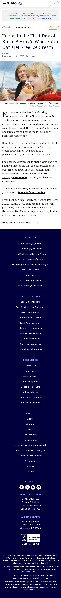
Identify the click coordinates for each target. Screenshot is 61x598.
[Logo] (17, 3)
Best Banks (30, 275)
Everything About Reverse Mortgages (30, 265)
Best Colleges (30, 376)
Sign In (53, 3)
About (30, 419)
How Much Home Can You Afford (31, 254)
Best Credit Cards (30, 270)
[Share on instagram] (33, 487)
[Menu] (4, 3)
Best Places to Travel (30, 392)
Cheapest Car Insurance (30, 328)
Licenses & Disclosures (30, 456)
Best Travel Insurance (30, 397)
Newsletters (31, 366)
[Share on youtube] (38, 487)
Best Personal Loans (30, 318)
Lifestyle (6, 27)
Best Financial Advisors (30, 349)
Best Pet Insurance (30, 403)
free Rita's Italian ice (31, 192)
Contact (30, 424)
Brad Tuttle (10, 54)
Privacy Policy (30, 435)
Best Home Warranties (31, 344)
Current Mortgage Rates (30, 243)
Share (54, 27)
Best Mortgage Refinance (30, 259)
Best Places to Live (30, 387)
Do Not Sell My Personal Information (30, 445)
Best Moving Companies (30, 286)
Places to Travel (24, 27)
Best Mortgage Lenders (30, 249)
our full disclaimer (40, 578)
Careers (30, 472)
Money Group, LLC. (26, 555)
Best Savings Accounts (30, 280)
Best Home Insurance (30, 333)
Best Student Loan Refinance (30, 307)
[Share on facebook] (21, 487)
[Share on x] (27, 487)
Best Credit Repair (30, 312)
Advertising (30, 461)
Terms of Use (30, 440)
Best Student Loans (31, 302)
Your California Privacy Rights (30, 450)
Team (30, 429)
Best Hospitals (30, 382)
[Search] (8, 3)
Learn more (46, 18)
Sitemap (30, 466)
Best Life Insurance (30, 339)
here (34, 590)
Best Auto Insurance (30, 323)
